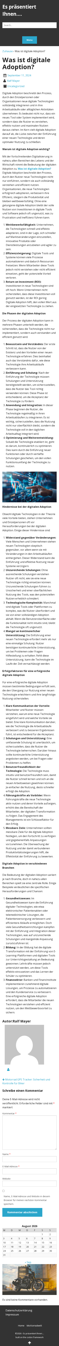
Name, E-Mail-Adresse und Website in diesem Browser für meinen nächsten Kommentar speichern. (27, 1200)
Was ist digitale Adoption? (34, 168)
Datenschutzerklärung (19, 1310)
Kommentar (9, 1113)
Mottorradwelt (34, 1325)
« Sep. (28, 1262)
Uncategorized (15, 86)
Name (6, 1154)
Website (6, 1178)
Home (21, 1325)
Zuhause (7, 51)
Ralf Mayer (13, 81)
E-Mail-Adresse (11, 1166)
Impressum (12, 1314)
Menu (30, 39)
